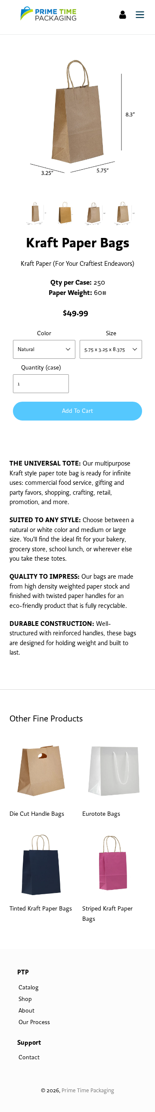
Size (111, 333)
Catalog (28, 987)
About (26, 1010)
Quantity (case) (41, 367)
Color (44, 333)
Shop (25, 999)
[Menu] (139, 14)
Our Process (34, 1022)
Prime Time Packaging (88, 1090)
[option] (35, 212)
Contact (29, 1057)
